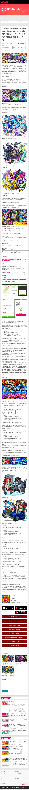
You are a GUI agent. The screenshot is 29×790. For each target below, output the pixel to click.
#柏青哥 (20, 711)
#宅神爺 (11, 705)
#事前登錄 (16, 727)
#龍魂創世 (15, 705)
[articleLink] (8, 660)
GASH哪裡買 (18, 773)
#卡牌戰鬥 (11, 708)
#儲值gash (11, 754)
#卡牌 (18, 704)
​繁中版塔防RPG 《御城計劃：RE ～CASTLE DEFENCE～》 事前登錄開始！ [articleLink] (17, 725)
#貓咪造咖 (11, 744)
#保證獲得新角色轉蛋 (7, 47)
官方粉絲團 (13, 600)
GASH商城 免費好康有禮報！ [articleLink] (16, 701)
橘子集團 (2, 780)
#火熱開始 (11, 727)
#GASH (21, 749)
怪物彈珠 (14, 596)
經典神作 (15, 21)
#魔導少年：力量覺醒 (16, 709)
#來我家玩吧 (16, 710)
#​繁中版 (20, 727)
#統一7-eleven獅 (17, 744)
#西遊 (24, 711)
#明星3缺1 (17, 749)
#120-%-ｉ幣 (12, 749)
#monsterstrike (21, 47)
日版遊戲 (22, 21)
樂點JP (2, 778)
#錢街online (11, 761)
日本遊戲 (22, 602)
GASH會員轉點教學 (8, 282)
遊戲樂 (3, 18)
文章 (8, 18)
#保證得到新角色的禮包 (7, 50)
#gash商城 (23, 709)
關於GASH (3, 771)
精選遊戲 (18, 602)
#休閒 (10, 709)
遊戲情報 (12, 18)
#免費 (24, 704)
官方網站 (13, 598)
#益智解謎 (23, 708)
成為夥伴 (2, 775)
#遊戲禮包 (19, 708)
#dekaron (14, 704)
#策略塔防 (21, 710)
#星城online (23, 705)
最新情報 (9, 21)
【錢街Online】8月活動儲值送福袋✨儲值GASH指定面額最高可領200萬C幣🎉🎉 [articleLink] (18, 759)
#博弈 (15, 708)
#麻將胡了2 (16, 754)
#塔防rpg (24, 727)
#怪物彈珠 (15, 47)
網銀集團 (17, 778)
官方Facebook (7, 587)
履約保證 (17, 771)
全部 (4, 21)
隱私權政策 (3, 773)
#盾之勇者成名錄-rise (13, 721)
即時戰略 (16, 604)
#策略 (10, 704)
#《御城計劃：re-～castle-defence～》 (17, 728)
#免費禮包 (11, 710)
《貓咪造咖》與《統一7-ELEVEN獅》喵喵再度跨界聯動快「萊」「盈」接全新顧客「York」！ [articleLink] (17, 743)
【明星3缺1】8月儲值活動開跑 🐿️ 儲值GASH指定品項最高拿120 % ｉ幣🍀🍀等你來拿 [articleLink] (18, 748)
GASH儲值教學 (7, 277)
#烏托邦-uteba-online (13, 711)
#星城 (21, 704)
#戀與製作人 (11, 716)
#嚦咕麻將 (21, 754)
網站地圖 (17, 775)
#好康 (19, 705)
